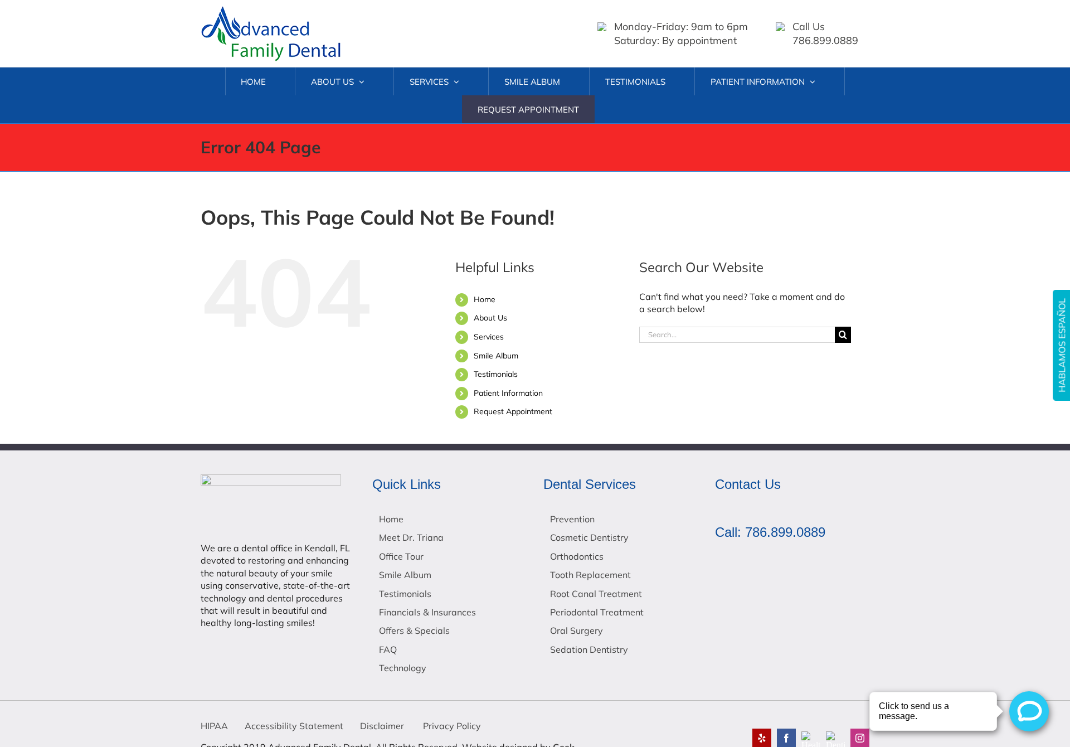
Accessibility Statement (294, 725)
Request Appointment (513, 411)
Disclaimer (382, 725)
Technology (402, 667)
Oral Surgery (576, 630)
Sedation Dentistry (589, 649)
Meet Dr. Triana (411, 537)
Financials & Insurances (427, 612)
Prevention (572, 519)
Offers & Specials (414, 630)
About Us (490, 318)
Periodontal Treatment (597, 612)
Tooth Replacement (590, 574)
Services (489, 337)
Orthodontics (577, 556)
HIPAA (214, 725)
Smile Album (496, 356)
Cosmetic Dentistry (589, 537)
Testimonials (496, 374)
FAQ (388, 649)
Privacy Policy (451, 725)
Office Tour (401, 556)
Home (484, 299)
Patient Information (508, 393)
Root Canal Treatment (596, 593)
